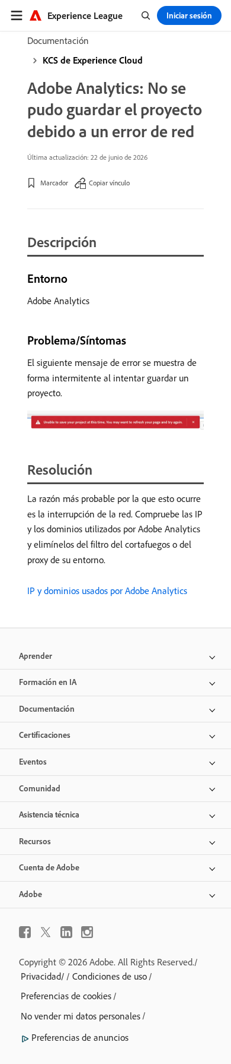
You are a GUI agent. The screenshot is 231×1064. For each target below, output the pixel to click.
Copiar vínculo (109, 182)
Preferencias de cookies (66, 996)
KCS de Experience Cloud (93, 60)
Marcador (54, 182)
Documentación (58, 40)
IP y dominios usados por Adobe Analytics (107, 590)
